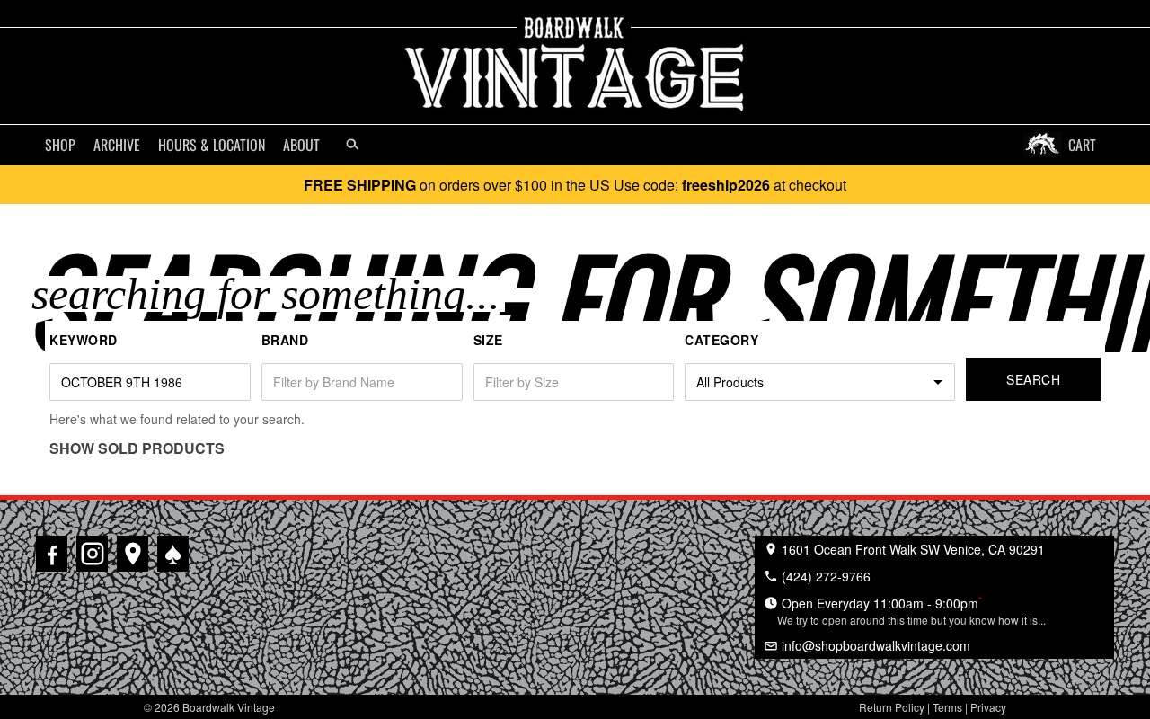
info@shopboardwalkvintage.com (874, 645)
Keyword (83, 340)
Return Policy (891, 707)
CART (1082, 144)
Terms (947, 707)
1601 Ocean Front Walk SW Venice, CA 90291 (911, 549)
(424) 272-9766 (824, 576)
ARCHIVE (116, 144)
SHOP (60, 144)
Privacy (988, 707)
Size (488, 340)
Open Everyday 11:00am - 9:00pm (911, 610)
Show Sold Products (137, 448)
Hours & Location (211, 144)
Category (721, 340)
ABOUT (301, 144)
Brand (285, 340)
